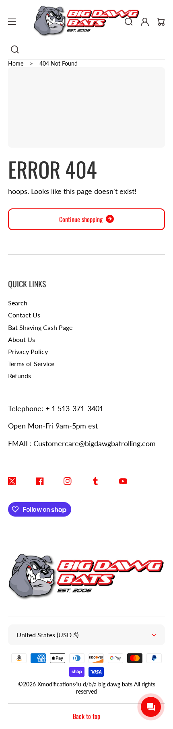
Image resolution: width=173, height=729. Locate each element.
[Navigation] (12, 22)
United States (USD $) (47, 634)
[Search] (15, 49)
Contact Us (24, 315)
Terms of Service (31, 363)
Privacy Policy (28, 351)
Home (15, 63)
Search (17, 303)
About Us (21, 339)
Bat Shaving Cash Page (40, 327)
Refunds (19, 375)
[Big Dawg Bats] (86, 21)
